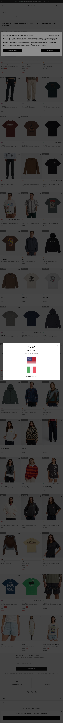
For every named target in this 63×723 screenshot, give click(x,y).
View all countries (31, 376)
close (57, 345)
